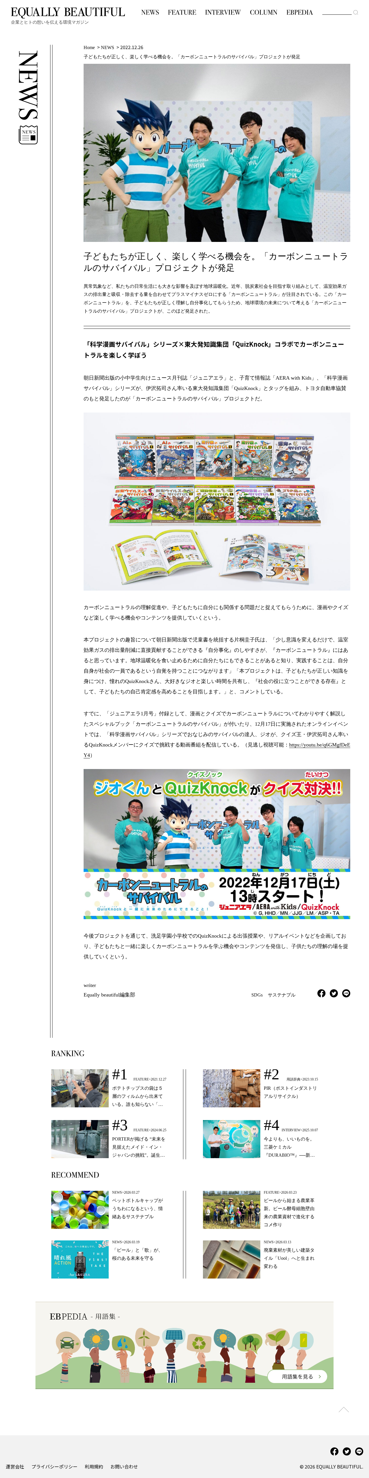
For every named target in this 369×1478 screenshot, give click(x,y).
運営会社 (15, 1466)
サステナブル (281, 994)
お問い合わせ (124, 1466)
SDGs (257, 994)
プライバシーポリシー (54, 1466)
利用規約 (94, 1466)
